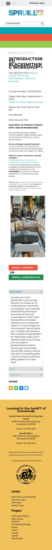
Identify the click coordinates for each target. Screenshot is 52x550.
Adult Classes (17, 519)
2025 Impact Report (20, 516)
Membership (17, 538)
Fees (12, 369)
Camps (14, 530)
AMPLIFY (15, 521)
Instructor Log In (18, 499)
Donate (14, 535)
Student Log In (17, 505)
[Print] (16, 388)
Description (16, 292)
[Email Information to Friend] (11, 388)
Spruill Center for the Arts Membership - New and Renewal (23, 77)
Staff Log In (16, 502)
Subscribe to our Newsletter (23, 497)
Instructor (15, 375)
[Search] (42, 23)
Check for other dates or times (26, 102)
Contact (15, 533)
